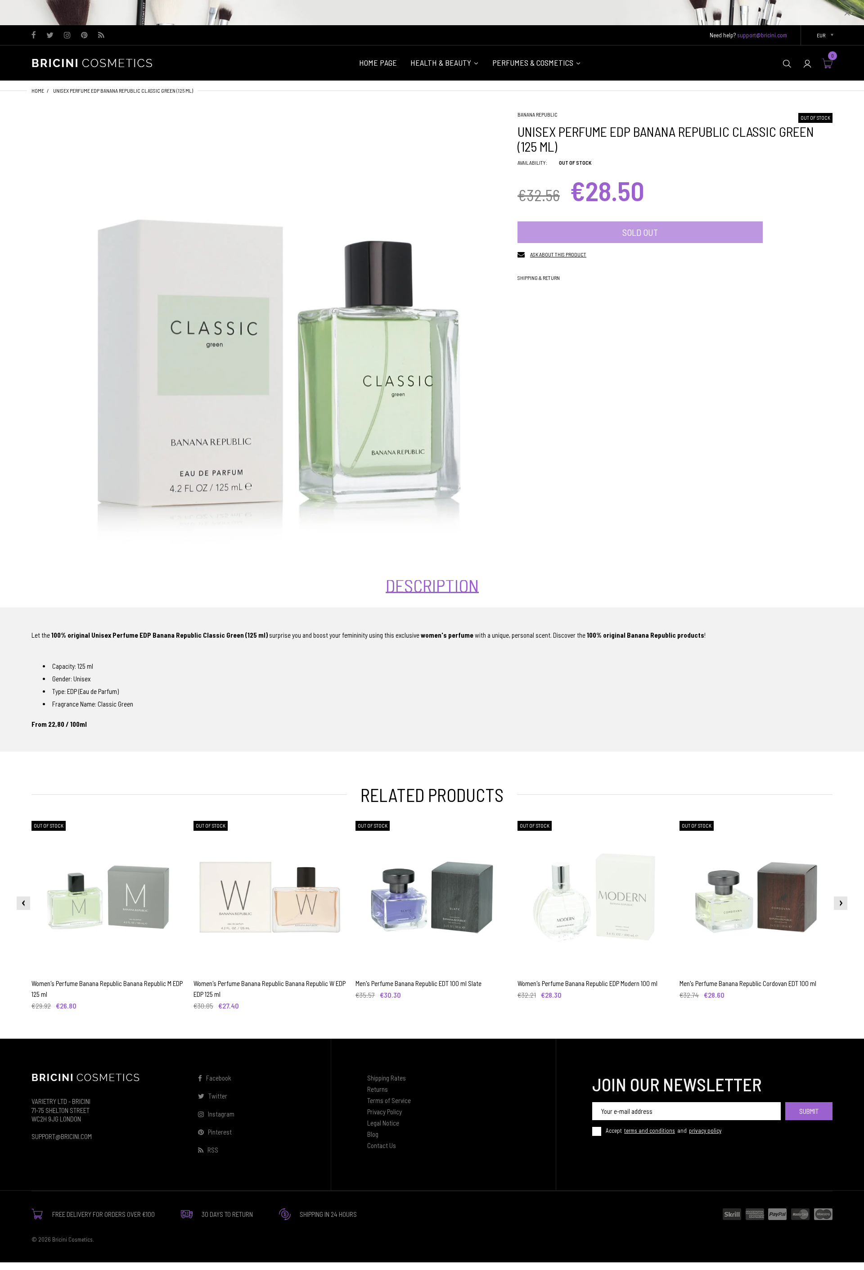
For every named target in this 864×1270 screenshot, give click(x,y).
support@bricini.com (762, 35)
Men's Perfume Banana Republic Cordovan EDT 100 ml (748, 983)
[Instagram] (67, 35)
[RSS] (101, 35)
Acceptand (663, 1130)
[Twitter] (50, 35)
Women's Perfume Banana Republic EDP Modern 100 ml (587, 983)
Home (38, 90)
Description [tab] (432, 585)
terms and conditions (649, 1130)
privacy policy (705, 1130)
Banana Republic (538, 114)
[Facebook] (34, 35)
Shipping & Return (539, 278)
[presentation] (23, 903)
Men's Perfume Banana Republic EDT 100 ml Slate (419, 983)
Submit (809, 1111)
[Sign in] (807, 63)
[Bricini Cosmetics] (95, 62)
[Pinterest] (84, 35)
